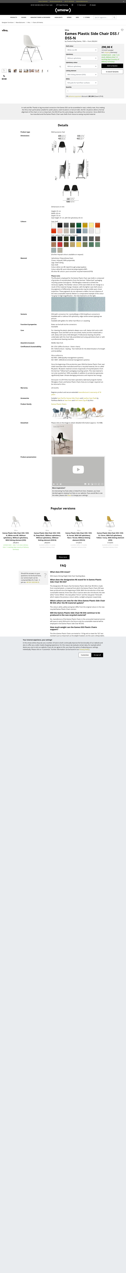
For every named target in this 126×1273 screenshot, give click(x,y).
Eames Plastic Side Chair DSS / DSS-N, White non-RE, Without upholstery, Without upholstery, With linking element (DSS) (15, 536)
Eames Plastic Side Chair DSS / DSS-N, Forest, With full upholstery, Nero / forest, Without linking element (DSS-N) (78, 536)
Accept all (97, 655)
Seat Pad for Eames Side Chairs (68, 398)
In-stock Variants (112, 72)
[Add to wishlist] (122, 30)
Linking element (71, 71)
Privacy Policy (84, 649)
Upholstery (69, 54)
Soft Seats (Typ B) (81, 400)
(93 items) (38, 22)
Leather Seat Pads (89, 398)
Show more (63, 557)
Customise (85, 655)
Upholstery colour (71, 62)
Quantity (68, 87)
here (69, 495)
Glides (68, 79)
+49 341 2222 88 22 (32, 582)
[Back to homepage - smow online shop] (63, 10)
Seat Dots (68, 400)
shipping (107, 52)
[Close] (123, 1)
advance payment (75, 96)
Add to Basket (112, 66)
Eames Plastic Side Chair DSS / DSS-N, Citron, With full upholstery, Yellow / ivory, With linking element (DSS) (110, 536)
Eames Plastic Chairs (58, 404)
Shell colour (69, 46)
